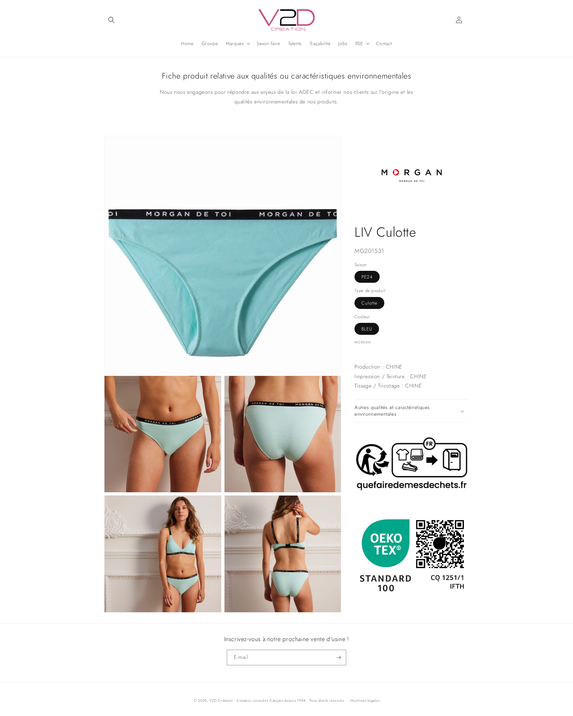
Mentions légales (364, 700)
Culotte (369, 303)
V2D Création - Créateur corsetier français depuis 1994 (257, 700)
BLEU (366, 329)
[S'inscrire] (338, 657)
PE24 (367, 276)
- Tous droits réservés (325, 700)
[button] (111, 20)
